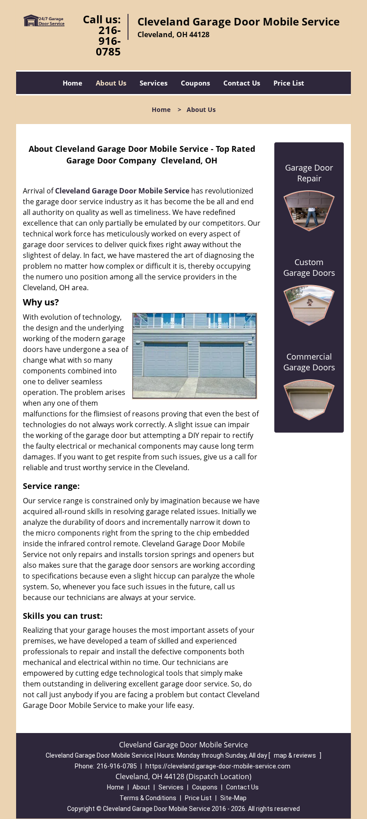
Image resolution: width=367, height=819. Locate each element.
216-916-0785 (108, 40)
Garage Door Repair (309, 173)
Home (72, 82)
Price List (288, 82)
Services (153, 82)
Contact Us (241, 82)
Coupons (195, 82)
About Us (111, 82)
